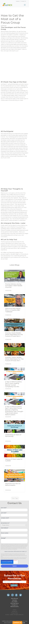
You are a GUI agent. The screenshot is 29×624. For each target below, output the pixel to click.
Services (14, 600)
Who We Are (14, 598)
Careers (17, 1)
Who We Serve (14, 603)
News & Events (14, 606)
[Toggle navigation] (25, 5)
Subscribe (14, 585)
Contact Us (23, 1)
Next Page (15, 498)
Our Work (14, 601)
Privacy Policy (14, 613)
